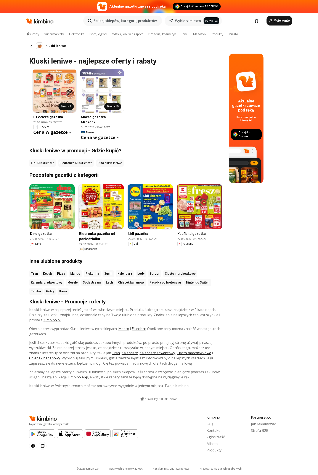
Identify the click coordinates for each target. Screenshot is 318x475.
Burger (155, 273)
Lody (141, 273)
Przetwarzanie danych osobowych (221, 468)
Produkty (217, 34)
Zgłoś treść (216, 437)
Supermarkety (54, 34)
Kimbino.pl (52, 320)
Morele (72, 282)
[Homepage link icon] (142, 399)
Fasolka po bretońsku (165, 282)
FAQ (210, 424)
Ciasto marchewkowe (180, 273)
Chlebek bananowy (131, 282)
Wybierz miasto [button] (188, 20)
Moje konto (281, 20)
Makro (123, 328)
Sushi (108, 273)
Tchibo (36, 291)
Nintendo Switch (197, 282)
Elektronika (76, 34)
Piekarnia (92, 273)
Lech (109, 282)
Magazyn (199, 34)
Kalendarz (124, 273)
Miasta (233, 34)
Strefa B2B (259, 430)
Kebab (47, 273)
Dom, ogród (98, 34)
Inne (185, 34)
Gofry (50, 291)
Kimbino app (77, 377)
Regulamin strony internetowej (171, 468)
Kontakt (213, 430)
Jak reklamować (263, 424)
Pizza (61, 273)
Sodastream (92, 282)
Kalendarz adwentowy (46, 282)
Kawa (63, 291)
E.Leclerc (139, 328)
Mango (75, 273)
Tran (34, 273)
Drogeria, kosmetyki (162, 34)
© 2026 (88, 468)
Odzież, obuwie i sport (127, 34)
